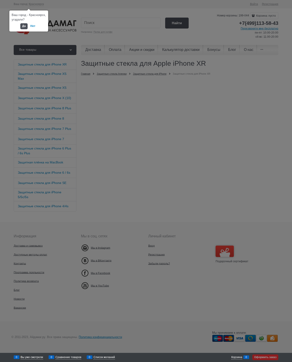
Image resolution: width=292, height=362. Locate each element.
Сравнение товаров (68, 357)
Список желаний (104, 357)
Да (24, 26)
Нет (32, 26)
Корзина (236, 357)
